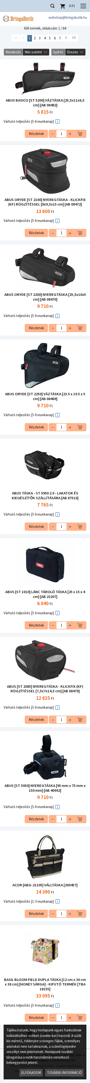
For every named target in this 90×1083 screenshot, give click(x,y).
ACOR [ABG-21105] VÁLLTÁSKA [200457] (45, 885)
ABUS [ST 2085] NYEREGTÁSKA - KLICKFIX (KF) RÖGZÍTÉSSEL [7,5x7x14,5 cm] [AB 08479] (45, 689)
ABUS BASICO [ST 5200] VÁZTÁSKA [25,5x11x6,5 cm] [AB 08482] (45, 103)
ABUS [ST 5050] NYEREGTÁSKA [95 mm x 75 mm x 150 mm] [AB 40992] (45, 788)
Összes (72, 52)
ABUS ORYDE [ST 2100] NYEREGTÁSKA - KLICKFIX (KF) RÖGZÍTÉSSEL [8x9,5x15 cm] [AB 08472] (45, 202)
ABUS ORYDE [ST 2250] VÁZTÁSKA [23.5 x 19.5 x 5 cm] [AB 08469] (45, 396)
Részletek (36, 133)
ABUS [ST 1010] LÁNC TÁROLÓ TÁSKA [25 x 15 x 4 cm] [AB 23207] (45, 594)
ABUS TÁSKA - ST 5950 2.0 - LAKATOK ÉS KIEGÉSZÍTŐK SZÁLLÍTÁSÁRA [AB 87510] (45, 495)
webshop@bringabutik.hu (67, 17)
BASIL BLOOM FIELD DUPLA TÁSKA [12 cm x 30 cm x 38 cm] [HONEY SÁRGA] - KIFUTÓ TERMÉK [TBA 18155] (45, 984)
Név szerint (33, 52)
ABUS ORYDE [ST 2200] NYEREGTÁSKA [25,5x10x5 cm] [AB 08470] (45, 297)
